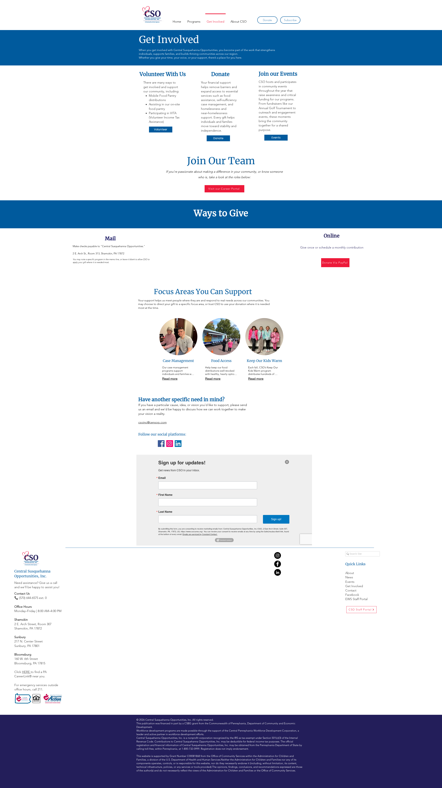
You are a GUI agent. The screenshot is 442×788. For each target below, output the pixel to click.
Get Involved (354, 586)
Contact (350, 590)
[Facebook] (161, 443)
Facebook (352, 595)
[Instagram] (169, 443)
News (349, 577)
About (349, 573)
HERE (26, 672)
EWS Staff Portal (356, 599)
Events (349, 582)
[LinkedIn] (178, 443)
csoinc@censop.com (152, 422)
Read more (169, 378)
